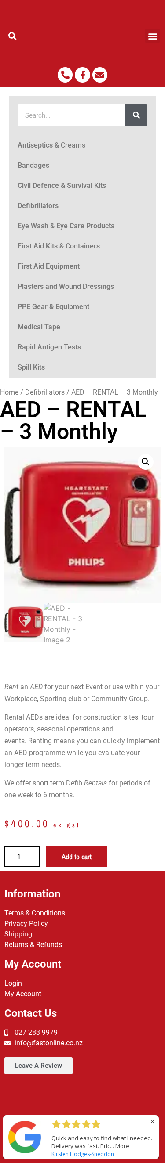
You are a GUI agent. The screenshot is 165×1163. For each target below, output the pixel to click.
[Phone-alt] (65, 74)
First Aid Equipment (49, 266)
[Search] (136, 115)
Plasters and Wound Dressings (66, 286)
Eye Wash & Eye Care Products (66, 226)
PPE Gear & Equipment (53, 306)
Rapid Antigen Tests (49, 347)
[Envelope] (99, 74)
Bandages (33, 165)
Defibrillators (38, 206)
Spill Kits (31, 367)
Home (9, 392)
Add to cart (77, 856)
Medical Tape (39, 327)
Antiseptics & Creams (51, 145)
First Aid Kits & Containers (59, 246)
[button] (12, 36)
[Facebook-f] (82, 74)
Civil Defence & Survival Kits (62, 185)
